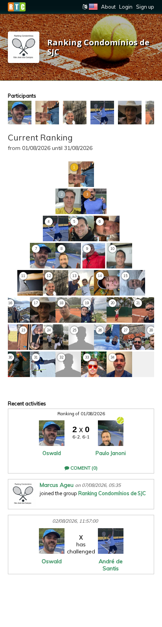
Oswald (51, 453)
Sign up (145, 7)
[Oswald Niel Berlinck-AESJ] (19, 112)
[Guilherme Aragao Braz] (47, 112)
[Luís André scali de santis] (102, 112)
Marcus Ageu (57, 484)
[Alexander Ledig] (130, 112)
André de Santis (111, 565)
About (108, 7)
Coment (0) (83, 468)
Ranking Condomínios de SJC (112, 493)
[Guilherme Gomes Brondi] (75, 112)
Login (126, 7)
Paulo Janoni (111, 453)
